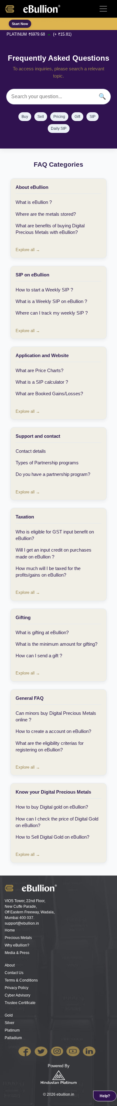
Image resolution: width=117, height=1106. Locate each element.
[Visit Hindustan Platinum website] (58, 1077)
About (10, 965)
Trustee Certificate (20, 1003)
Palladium (13, 1038)
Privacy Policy (16, 988)
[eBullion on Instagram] (58, 1050)
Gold (9, 1015)
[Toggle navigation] (103, 9)
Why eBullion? (17, 945)
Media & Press (17, 953)
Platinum (12, 1030)
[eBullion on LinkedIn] (91, 1050)
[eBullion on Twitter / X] (42, 1050)
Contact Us (14, 973)
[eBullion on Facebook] (26, 1050)
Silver (9, 1023)
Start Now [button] (20, 24)
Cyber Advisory (17, 995)
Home (10, 930)
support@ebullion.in (22, 923)
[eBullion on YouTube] (74, 1050)
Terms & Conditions (21, 980)
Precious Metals (18, 938)
